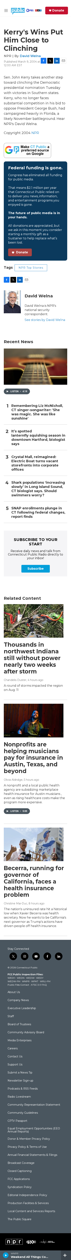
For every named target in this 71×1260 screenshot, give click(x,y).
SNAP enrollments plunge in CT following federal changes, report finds (38, 512)
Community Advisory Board (26, 1032)
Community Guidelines (23, 1112)
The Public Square (19, 1219)
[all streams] (66, 1255)
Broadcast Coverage (21, 1163)
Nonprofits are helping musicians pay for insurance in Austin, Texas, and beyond (33, 758)
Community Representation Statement (34, 1104)
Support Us (15, 1064)
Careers (13, 1048)
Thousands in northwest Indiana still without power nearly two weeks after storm (32, 658)
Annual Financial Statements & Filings (32, 1155)
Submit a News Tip (20, 1072)
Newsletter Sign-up (20, 1080)
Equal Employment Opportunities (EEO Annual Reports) (34, 1130)
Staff (11, 1016)
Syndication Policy (20, 1187)
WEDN (20, 977)
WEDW (30, 977)
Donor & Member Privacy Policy (29, 1139)
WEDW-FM (14, 981)
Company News (18, 1000)
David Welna (30, 56)
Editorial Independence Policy (27, 1195)
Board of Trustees (19, 1024)
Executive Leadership (22, 1008)
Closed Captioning (20, 1171)
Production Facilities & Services (28, 1203)
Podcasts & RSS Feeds (23, 1088)
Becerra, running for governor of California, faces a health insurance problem (34, 881)
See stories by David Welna (45, 320)
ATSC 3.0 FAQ (39, 984)
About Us (14, 992)
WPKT (34, 981)
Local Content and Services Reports (31, 1211)
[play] (5, 1255)
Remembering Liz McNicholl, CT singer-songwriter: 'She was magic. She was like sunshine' (37, 412)
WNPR (26, 981)
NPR (35, 133)
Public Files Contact (18, 984)
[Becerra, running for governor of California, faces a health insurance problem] (33, 844)
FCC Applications (19, 1179)
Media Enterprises (19, 1040)
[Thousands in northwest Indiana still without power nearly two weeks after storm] (33, 621)
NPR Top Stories (31, 267)
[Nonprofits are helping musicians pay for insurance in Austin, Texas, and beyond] (33, 720)
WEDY (39, 977)
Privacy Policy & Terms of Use (27, 1147)
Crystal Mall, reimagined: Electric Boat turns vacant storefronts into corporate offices (35, 463)
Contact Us (15, 1056)
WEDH (11, 977)
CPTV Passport (17, 1121)
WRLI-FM (45, 981)
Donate (58, 10)
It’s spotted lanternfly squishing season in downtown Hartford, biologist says (38, 437)
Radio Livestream (19, 1096)
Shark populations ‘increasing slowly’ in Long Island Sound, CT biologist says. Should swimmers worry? (38, 489)
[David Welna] (12, 301)
